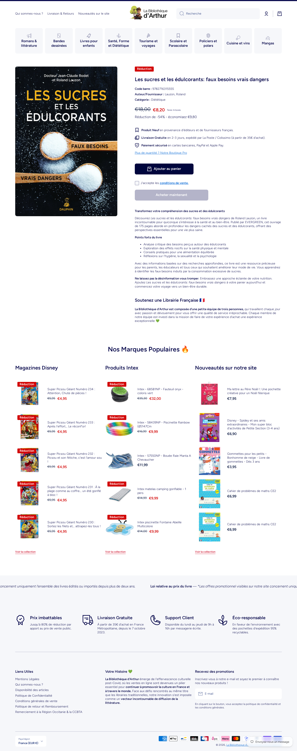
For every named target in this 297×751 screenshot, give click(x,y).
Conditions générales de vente (36, 701)
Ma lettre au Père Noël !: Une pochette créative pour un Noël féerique (254, 391)
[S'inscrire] (276, 693)
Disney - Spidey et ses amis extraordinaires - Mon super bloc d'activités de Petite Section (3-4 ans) (253, 424)
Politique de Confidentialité (33, 695)
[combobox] (218, 13)
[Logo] (148, 13)
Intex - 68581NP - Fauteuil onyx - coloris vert (160, 391)
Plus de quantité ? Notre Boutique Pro (161, 152)
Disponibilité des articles (32, 690)
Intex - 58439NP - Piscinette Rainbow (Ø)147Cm (163, 424)
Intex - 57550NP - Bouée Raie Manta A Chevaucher (164, 458)
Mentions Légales (27, 679)
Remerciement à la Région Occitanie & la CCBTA (48, 712)
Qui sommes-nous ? (29, 684)
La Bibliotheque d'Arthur (240, 744)
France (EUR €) (28, 743)
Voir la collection (25, 551)
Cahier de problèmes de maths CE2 (251, 491)
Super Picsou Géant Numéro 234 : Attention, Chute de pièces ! (71, 391)
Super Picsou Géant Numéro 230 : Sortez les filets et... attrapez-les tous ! (74, 524)
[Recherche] (180, 13)
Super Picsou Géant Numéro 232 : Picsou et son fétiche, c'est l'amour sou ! (74, 457)
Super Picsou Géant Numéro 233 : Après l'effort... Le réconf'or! (71, 424)
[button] (279, 14)
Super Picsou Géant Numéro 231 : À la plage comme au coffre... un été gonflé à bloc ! (74, 491)
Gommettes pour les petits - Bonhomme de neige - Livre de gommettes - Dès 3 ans (248, 457)
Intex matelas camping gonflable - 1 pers (161, 491)
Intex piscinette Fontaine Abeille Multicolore (159, 524)
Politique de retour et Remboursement (41, 706)
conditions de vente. (174, 183)
